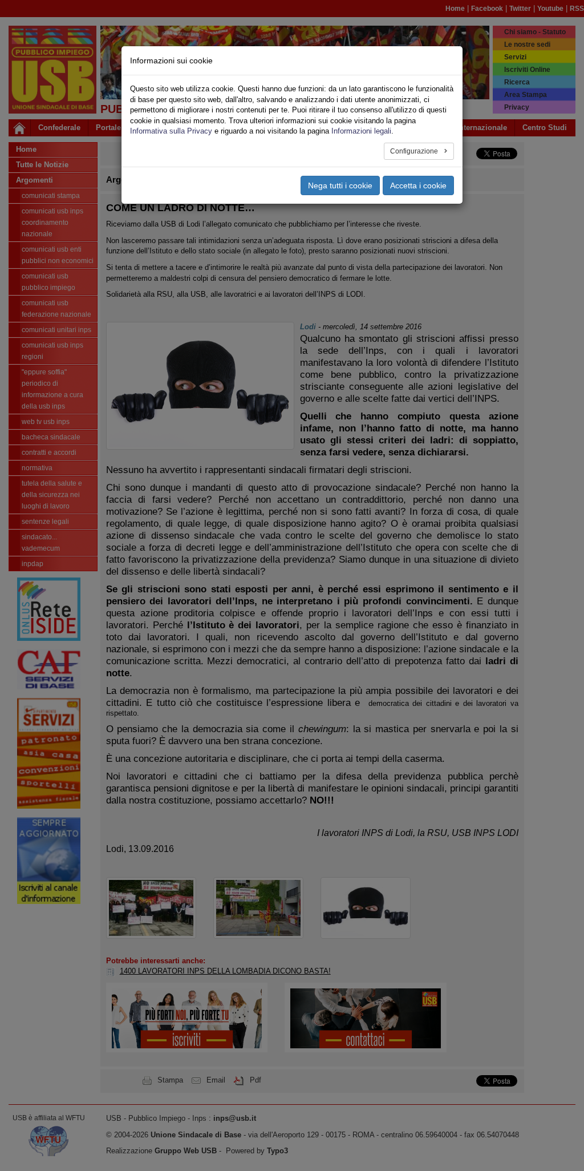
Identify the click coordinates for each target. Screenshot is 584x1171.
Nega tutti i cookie (340, 185)
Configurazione (415, 151)
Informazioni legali (361, 131)
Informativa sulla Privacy (171, 131)
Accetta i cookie (418, 185)
